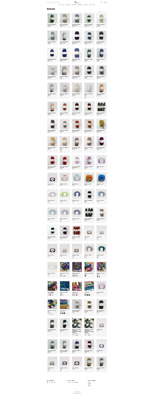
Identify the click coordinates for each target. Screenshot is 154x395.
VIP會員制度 (89, 383)
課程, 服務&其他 (74, 4)
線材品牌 (63, 4)
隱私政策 (74, 393)
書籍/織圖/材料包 (80, 4)
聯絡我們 (89, 382)
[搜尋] (57, 2)
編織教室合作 (89, 385)
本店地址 (89, 384)
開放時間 (94, 4)
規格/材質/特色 (86, 4)
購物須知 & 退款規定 (78, 393)
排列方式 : (100, 11)
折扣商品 (90, 4)
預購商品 (60, 4)
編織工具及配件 (68, 4)
